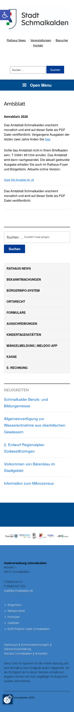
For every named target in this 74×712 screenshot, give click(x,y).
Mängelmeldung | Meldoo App (32, 345)
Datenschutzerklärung (17, 649)
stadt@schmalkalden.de (18, 590)
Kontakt (38, 45)
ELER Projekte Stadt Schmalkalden (28, 629)
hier (47, 139)
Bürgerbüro (14, 605)
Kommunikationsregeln (36, 644)
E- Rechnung (17, 368)
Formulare (16, 312)
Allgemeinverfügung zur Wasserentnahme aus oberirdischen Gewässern (34, 425)
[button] (5, 15)
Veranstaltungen (40, 40)
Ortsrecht (16, 301)
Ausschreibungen (22, 323)
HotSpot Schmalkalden (18, 653)
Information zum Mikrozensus (29, 483)
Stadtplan (13, 623)
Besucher (62, 40)
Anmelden (41, 653)
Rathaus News (16, 40)
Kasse (12, 357)
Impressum (12, 644)
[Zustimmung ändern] (7, 699)
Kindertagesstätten (24, 334)
